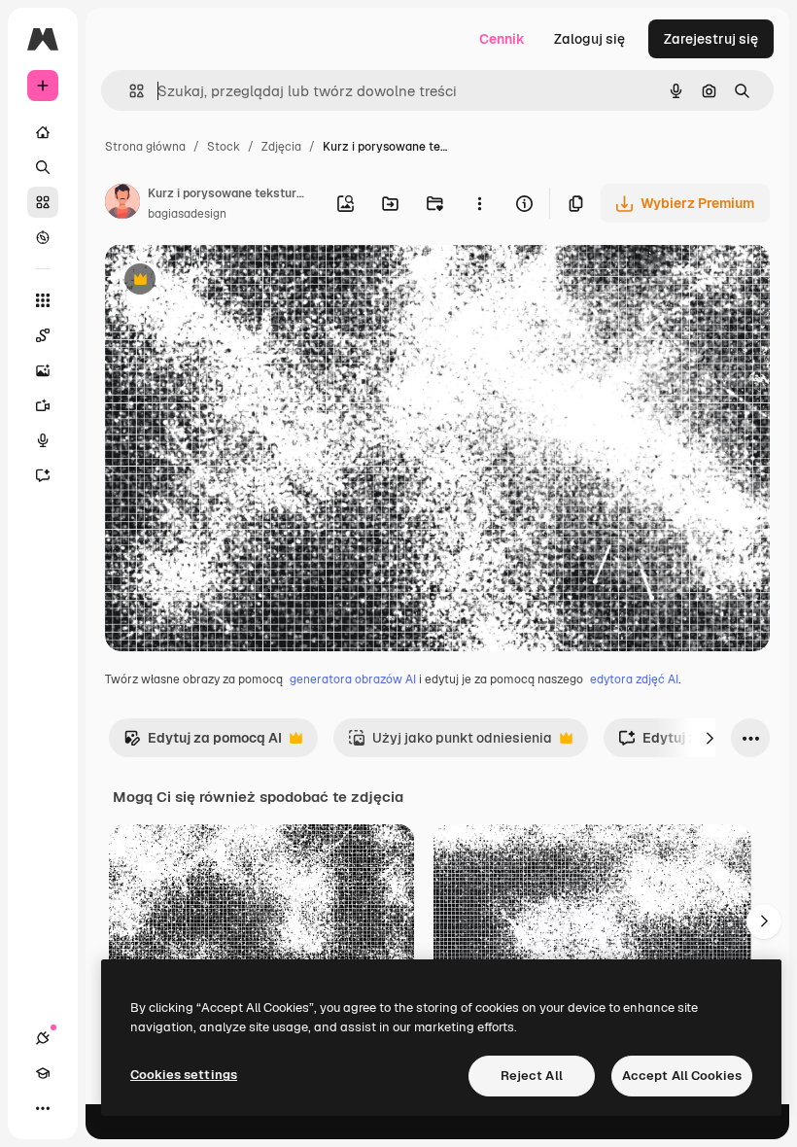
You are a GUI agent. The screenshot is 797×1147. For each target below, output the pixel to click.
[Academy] (42, 1073)
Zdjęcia (281, 147)
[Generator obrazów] (42, 370)
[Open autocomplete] (129, 91)
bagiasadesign (187, 214)
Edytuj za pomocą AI (202, 743)
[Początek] (42, 132)
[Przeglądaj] (42, 237)
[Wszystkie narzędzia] (42, 300)
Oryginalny (239, 281)
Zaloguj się (589, 39)
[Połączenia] (42, 1038)
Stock (223, 147)
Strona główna (145, 147)
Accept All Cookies (682, 1075)
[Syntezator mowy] (42, 440)
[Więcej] (42, 1108)
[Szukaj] (42, 167)
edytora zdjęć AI (634, 679)
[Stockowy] (42, 202)
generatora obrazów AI (353, 679)
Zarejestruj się (711, 39)
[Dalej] (709, 737)
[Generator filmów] (42, 405)
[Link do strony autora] (122, 204)
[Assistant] (42, 475)
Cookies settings (183, 1074)
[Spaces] (42, 335)
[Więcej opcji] (479, 203)
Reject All (532, 1075)
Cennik (502, 39)
